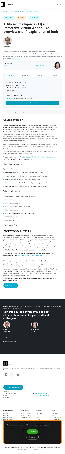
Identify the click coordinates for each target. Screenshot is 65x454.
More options (32, 437)
